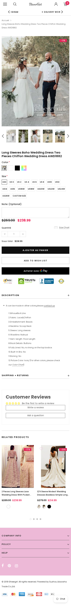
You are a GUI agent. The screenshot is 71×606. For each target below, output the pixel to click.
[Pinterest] (9, 566)
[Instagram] (16, 566)
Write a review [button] (35, 407)
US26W (5, 195)
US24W (61, 188)
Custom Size (19, 195)
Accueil (5, 20)
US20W (40, 188)
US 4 (27, 182)
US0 (4, 182)
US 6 (34, 182)
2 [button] (34, 519)
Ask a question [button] (35, 415)
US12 (57, 182)
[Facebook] (3, 566)
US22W (51, 188)
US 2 (19, 182)
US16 (12, 188)
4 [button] (40, 519)
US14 (4, 188)
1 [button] (30, 519)
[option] (35, 81)
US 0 (12, 182)
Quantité (6, 227)
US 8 (42, 182)
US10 (49, 182)
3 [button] (37, 519)
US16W (21, 188)
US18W (31, 188)
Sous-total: (7, 241)
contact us (49, 305)
